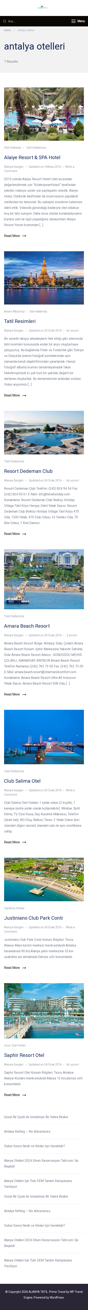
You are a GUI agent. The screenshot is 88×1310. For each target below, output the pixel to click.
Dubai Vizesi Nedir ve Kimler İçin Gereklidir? (34, 1146)
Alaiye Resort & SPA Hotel (32, 157)
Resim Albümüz (14, 311)
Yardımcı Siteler (14, 908)
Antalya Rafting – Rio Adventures (27, 1131)
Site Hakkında (38, 311)
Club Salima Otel (22, 781)
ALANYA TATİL (38, 1291)
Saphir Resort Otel (24, 1055)
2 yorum (71, 635)
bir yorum (72, 330)
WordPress (57, 1297)
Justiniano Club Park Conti (33, 918)
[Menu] (73, 21)
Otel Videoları (12, 147)
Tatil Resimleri (20, 321)
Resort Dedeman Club (28, 471)
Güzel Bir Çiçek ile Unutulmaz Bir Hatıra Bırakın (36, 1117)
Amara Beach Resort (27, 626)
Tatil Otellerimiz (36, 147)
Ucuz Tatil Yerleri (15, 1045)
